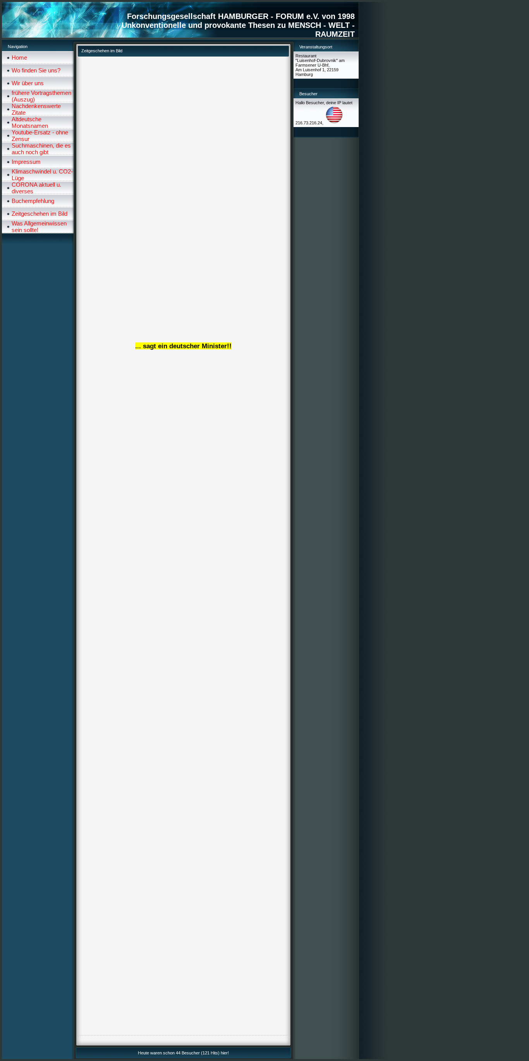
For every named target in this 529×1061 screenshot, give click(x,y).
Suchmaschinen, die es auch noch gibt (41, 148)
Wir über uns (28, 83)
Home (19, 57)
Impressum (26, 161)
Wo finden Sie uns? (36, 70)
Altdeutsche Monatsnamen (30, 122)
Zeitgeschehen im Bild (39, 213)
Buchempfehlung (33, 201)
